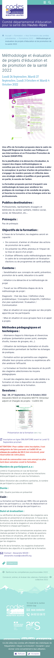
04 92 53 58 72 (38, 614)
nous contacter (38, 609)
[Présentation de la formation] (24, 416)
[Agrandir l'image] (27, 114)
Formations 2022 (26, 38)
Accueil (8, 35)
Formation (18, 35)
